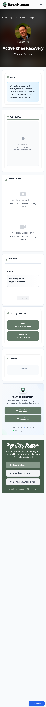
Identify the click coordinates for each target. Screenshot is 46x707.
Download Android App (24, 481)
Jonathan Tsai (23, 41)
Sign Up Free (19, 465)
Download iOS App (21, 473)
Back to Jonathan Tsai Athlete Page (19, 17)
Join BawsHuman (37, 703)
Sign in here (32, 489)
